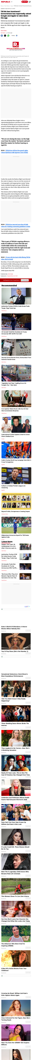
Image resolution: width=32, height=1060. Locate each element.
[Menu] (30, 2)
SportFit (3, 464)
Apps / (12, 5)
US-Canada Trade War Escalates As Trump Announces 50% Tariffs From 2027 (14, 333)
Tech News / (7, 5)
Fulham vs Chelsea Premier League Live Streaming (13, 487)
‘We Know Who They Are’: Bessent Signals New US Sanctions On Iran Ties (9, 576)
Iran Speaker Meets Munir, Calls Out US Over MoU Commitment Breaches (14, 410)
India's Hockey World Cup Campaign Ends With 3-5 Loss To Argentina (16, 461)
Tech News (3, 33)
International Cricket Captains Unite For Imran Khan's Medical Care (15, 435)
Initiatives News (4, 514)
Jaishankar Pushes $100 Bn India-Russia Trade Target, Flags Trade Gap (15, 307)
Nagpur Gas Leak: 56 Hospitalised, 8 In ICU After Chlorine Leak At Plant (8, 547)
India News (3, 387)
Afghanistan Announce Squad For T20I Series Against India (15, 536)
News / (2, 5)
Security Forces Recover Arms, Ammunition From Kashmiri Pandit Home (16, 358)
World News (4, 310)
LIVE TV (25, 2)
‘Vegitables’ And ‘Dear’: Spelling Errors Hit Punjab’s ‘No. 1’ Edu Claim (13, 384)
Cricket (2, 438)
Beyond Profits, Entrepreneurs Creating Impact (15, 511)
